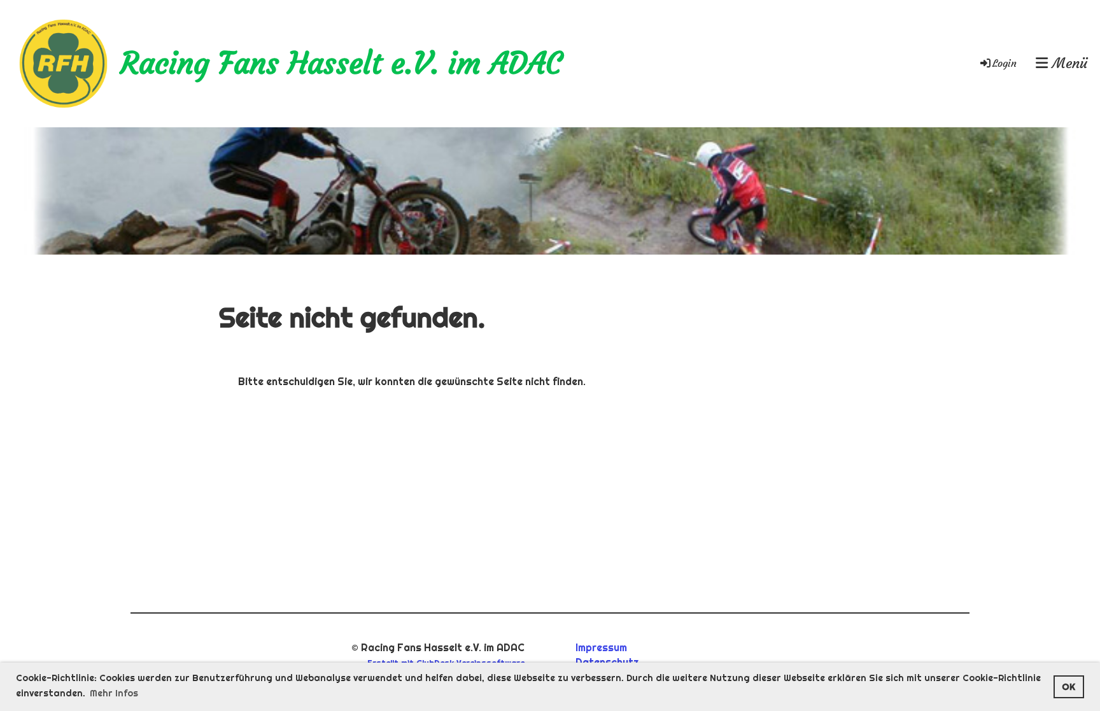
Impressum (601, 647)
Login (1004, 63)
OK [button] (1068, 687)
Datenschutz (607, 662)
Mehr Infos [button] (114, 693)
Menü (1067, 63)
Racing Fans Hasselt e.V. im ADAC (340, 63)
